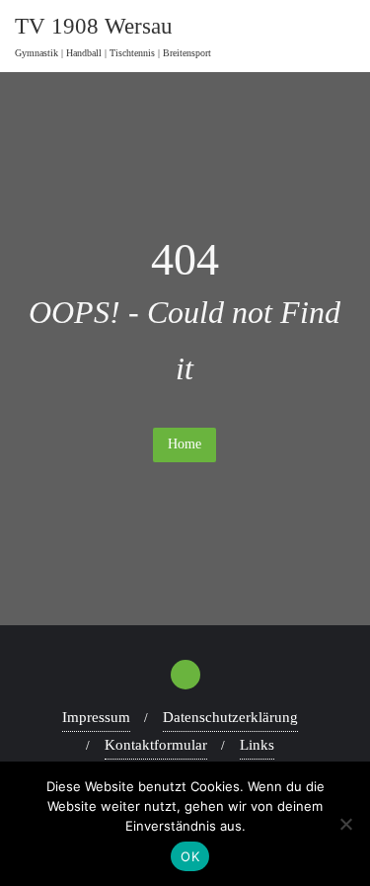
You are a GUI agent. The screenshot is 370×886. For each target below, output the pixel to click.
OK (190, 856)
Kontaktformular (156, 745)
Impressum (96, 717)
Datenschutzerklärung (230, 717)
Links (257, 745)
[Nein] (345, 824)
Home (184, 444)
